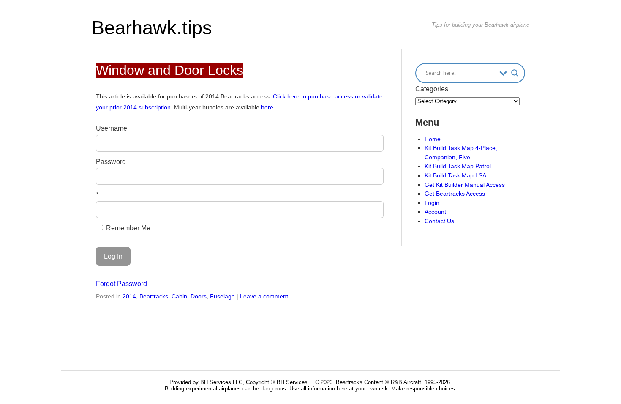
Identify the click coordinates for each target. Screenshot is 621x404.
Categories (431, 89)
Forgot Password (121, 283)
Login (432, 202)
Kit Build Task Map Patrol (458, 166)
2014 (129, 296)
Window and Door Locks (169, 70)
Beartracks (153, 296)
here (267, 107)
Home (433, 139)
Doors (199, 296)
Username (111, 128)
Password (111, 161)
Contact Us (439, 221)
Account (435, 211)
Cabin (179, 296)
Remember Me (127, 228)
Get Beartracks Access (455, 193)
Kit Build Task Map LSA (455, 175)
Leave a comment (264, 296)
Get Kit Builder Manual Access (465, 184)
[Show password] (371, 176)
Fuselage (222, 296)
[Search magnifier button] (515, 73)
